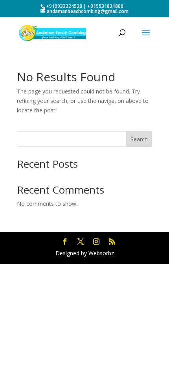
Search (139, 139)
